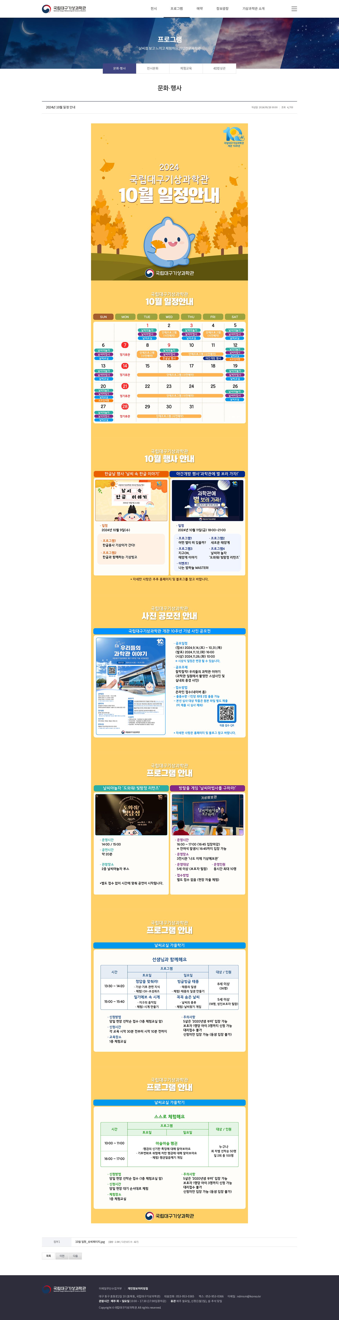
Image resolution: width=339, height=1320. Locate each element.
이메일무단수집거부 (110, 1288)
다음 (75, 1256)
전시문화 (153, 68)
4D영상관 (219, 68)
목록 (48, 1256)
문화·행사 (119, 68)
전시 (154, 9)
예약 (200, 9)
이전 (62, 1256)
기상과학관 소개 (253, 9)
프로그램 (176, 9)
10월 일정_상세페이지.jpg (90, 1242)
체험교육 (186, 68)
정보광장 (222, 9)
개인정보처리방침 (138, 1288)
